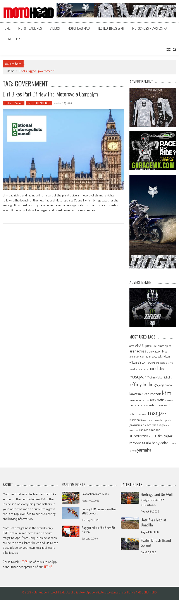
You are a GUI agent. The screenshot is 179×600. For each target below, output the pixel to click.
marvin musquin (139, 400)
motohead (142, 414)
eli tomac (144, 361)
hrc (162, 369)
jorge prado (165, 385)
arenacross (137, 351)
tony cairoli (161, 442)
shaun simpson (150, 430)
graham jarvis (166, 362)
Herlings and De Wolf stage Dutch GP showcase (157, 499)
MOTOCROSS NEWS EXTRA (149, 28)
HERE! (23, 562)
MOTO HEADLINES (30, 28)
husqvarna (140, 376)
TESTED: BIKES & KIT (111, 28)
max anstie (157, 400)
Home (6, 28)
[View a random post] (168, 49)
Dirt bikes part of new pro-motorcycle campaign (50, 94)
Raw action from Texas (95, 494)
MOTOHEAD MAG (79, 28)
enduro (155, 362)
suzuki (153, 436)
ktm (166, 393)
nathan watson (156, 420)
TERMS (48, 567)
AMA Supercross (146, 345)
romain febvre (143, 424)
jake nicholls (164, 377)
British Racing (13, 103)
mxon (145, 420)
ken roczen (152, 393)
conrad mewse (148, 356)
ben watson (154, 351)
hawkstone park (138, 369)
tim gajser (165, 435)
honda (154, 368)
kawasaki (136, 393)
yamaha (144, 450)
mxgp (155, 412)
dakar (161, 356)
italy (154, 377)
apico (168, 345)
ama (131, 345)
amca (161, 345)
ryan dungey (158, 424)
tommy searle (140, 442)
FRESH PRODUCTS (19, 39)
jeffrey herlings (143, 384)
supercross (138, 435)
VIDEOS (55, 28)
